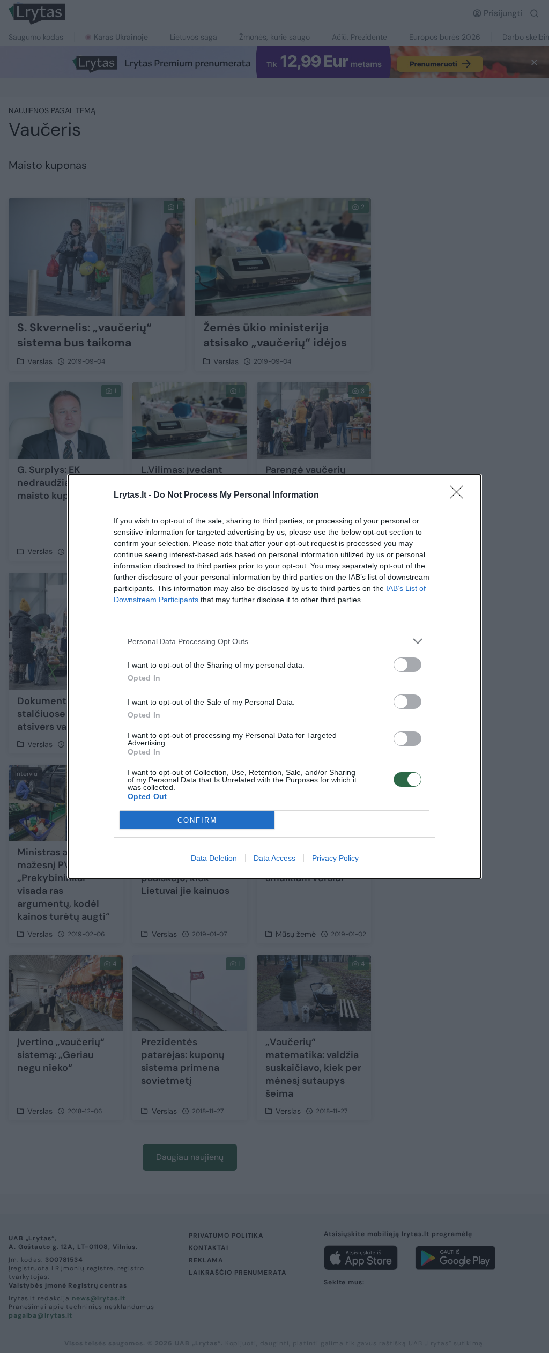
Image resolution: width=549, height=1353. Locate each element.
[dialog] (274, 676)
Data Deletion (214, 858)
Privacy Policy (335, 858)
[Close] (460, 495)
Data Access (274, 858)
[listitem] (274, 641)
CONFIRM (197, 820)
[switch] (407, 664)
